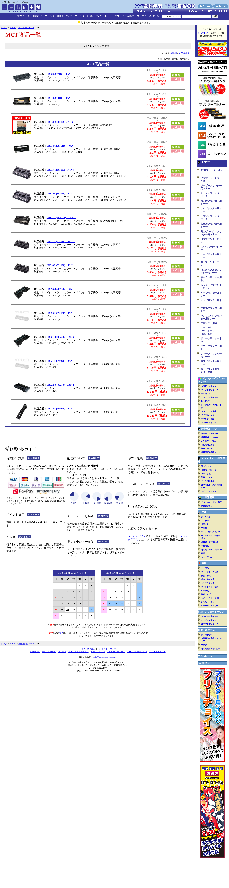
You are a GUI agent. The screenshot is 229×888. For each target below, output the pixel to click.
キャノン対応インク (209, 390)
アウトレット (205, 656)
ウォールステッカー (209, 606)
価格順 (174, 53)
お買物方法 (35, 651)
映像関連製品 (206, 506)
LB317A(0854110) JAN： (61, 217)
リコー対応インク (208, 423)
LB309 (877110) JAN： (60, 74)
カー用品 (205, 568)
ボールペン (206, 517)
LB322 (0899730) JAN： (61, 384)
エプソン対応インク (209, 397)
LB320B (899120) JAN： (61, 313)
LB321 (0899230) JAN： (61, 337)
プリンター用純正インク (88, 16)
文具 (144, 16)
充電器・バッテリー (209, 433)
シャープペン (206, 557)
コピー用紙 (207, 327)
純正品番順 (184, 53)
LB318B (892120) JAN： (61, 265)
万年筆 (204, 528)
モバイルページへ (157, 651)
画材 (203, 553)
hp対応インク (207, 401)
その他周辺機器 (207, 445)
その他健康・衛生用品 (210, 648)
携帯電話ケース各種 (209, 437)
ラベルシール (208, 331)
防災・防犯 (206, 576)
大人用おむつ (34, 16)
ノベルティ (204, 663)
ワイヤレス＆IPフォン (210, 491)
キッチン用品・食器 (209, 587)
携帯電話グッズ (209, 428)
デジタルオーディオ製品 (211, 502)
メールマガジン (136, 536)
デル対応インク (207, 394)
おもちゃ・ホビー (208, 602)
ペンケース (206, 521)
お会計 (113, 649)
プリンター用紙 (209, 323)
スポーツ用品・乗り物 (210, 598)
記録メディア (206, 448)
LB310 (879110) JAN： (60, 98)
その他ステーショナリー (211, 549)
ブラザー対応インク (209, 386)
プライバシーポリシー (137, 651)
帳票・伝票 (207, 334)
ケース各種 (206, 474)
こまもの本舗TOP (87, 649)
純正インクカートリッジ (211, 611)
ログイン (203, 32)
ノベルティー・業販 (116, 651)
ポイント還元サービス (78, 651)
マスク (21, 16)
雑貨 (204, 563)
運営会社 (62, 651)
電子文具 (205, 524)
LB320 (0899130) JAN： (61, 289)
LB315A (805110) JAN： (61, 169)
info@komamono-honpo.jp (105, 657)
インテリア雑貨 (207, 583)
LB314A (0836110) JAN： (61, 145)
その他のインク (207, 415)
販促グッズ (206, 594)
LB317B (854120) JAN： (61, 241)
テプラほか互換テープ (126, 16)
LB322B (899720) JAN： (61, 408)
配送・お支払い (49, 651)
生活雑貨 (205, 591)
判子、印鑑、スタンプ (210, 532)
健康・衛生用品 (206, 630)
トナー (108, 16)
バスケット (103, 649)
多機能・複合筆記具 (209, 542)
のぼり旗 (154, 16)
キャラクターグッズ (209, 572)
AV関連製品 (208, 497)
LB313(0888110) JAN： (60, 122)
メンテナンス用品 (208, 411)
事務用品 (205, 546)
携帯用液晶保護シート (210, 452)
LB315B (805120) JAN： (61, 193)
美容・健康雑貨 (207, 579)
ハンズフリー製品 (208, 441)
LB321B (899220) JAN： (61, 361)
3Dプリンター (207, 466)
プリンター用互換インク (58, 16)
